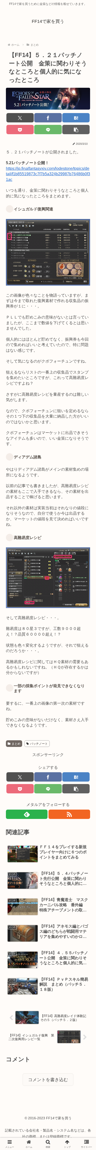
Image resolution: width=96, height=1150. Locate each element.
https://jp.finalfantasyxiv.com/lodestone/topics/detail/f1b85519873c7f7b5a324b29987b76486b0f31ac (48, 174)
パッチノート (39, 743)
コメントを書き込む (48, 1079)
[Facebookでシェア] (48, 117)
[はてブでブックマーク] (76, 117)
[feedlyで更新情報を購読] (27, 814)
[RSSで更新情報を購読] (69, 814)
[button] (76, 129)
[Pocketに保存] (20, 129)
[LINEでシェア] (48, 129)
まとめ (16, 743)
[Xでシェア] (20, 117)
